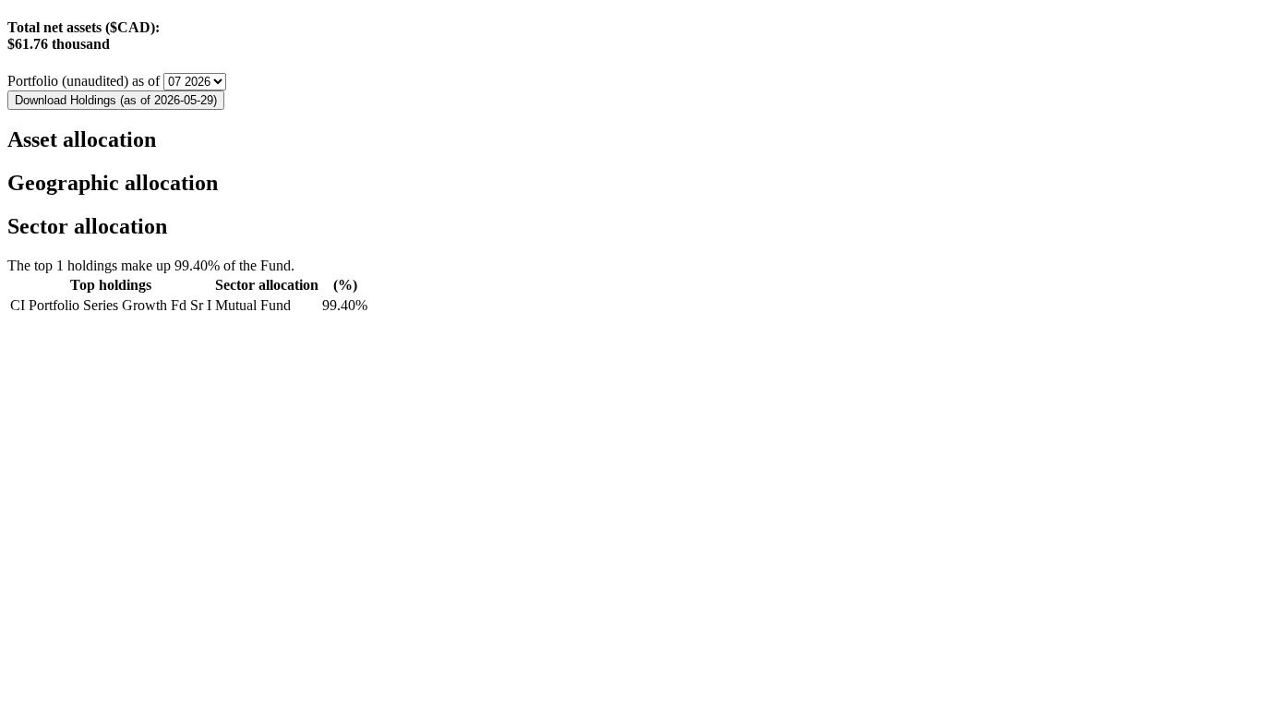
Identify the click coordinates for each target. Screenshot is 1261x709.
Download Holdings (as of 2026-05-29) (116, 100)
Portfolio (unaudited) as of (85, 81)
